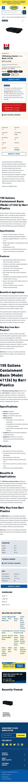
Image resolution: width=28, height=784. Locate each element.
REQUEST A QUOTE (14, 79)
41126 (16, 134)
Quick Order (15, 648)
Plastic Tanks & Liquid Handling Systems (22, 639)
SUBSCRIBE (21, 735)
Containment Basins (5, 631)
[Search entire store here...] (24, 12)
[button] (3, 7)
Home (3, 17)
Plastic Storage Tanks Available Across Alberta (16, 640)
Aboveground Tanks (11, 617)
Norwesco (10, 631)
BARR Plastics (14, 772)
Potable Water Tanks (10, 649)
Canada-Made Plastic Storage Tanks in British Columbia (22, 622)
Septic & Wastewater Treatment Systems (23, 650)
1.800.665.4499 (10, 680)
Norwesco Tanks (22, 631)
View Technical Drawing (12, 115)
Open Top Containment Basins (5, 637)
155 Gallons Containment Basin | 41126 (6, 714)
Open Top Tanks (10, 636)
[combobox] (14, 12)
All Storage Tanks (16, 618)
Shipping (4, 64)
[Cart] (24, 7)
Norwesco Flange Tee (17, 631)
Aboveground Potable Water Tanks (5, 618)
